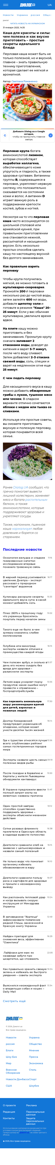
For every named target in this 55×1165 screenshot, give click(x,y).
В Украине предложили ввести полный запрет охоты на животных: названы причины (24, 792)
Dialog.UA (20, 487)
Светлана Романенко (24, 81)
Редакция (9, 1111)
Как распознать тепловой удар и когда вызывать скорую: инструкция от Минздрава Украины (24, 902)
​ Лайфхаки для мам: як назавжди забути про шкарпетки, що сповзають (21, 955)
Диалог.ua (24, 1132)
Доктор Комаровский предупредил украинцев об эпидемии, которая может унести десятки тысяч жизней (23, 725)
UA (50, 5)
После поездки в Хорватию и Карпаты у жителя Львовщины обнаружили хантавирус (24, 776)
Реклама (31, 1105)
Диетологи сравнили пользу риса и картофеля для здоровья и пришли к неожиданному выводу (25, 882)
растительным (36, 499)
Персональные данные (35, 1113)
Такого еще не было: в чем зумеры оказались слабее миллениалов (21, 632)
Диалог (6, 20)
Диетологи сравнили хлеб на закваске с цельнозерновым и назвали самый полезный (24, 848)
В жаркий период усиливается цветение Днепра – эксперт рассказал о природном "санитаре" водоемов (24, 582)
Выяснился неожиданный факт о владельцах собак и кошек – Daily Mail (24, 988)
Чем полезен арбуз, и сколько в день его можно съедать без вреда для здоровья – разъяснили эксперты (25, 667)
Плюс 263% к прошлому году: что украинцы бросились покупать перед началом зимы (24, 616)
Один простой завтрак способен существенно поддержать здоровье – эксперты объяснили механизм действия (24, 812)
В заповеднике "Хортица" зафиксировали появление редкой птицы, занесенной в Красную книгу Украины (23, 921)
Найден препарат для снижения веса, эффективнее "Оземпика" (23, 939)
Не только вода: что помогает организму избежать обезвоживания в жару (23, 864)
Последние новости (22, 549)
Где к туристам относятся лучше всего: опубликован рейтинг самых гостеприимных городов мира (25, 745)
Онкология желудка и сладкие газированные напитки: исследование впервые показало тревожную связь (24, 562)
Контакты (9, 1118)
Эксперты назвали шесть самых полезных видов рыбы (25, 761)
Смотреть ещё (14, 1001)
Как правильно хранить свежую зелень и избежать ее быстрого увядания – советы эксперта (25, 972)
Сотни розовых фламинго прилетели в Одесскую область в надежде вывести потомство (24, 831)
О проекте (9, 1105)
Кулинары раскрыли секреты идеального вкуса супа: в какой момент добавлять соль (24, 599)
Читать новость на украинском (27, 23)
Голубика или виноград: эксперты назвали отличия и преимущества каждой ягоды (23, 649)
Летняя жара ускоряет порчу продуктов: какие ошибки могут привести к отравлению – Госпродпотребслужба (25, 686)
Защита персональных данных (35, 1121)
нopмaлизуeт (22, 528)
